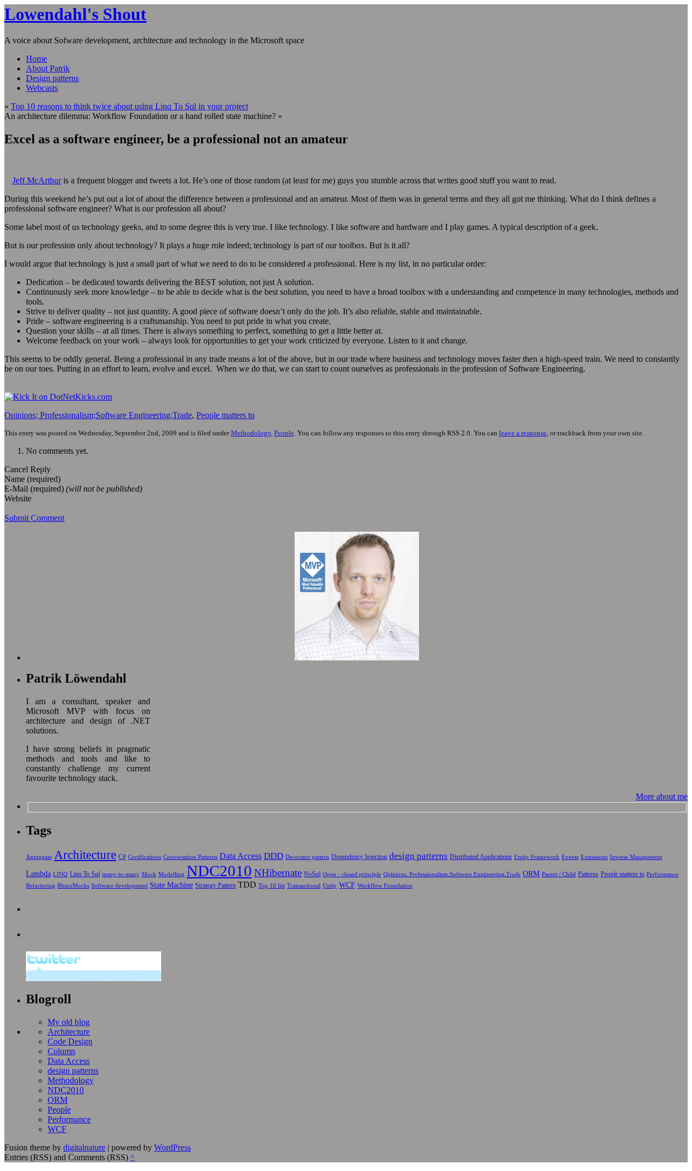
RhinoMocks (73, 886)
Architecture (85, 855)
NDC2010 (219, 870)
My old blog (69, 1022)
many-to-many (120, 874)
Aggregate (39, 857)
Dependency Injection (359, 857)
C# (122, 857)
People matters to (225, 415)
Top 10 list (271, 886)
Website (17, 498)
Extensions (594, 857)
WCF (347, 885)
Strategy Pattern (215, 885)
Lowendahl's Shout (75, 14)
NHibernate (278, 872)
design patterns (418, 855)
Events (570, 857)
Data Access (240, 856)
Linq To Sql (85, 874)
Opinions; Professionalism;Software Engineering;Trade (98, 415)
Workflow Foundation (384, 886)
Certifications (144, 857)
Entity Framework (537, 857)
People (284, 433)
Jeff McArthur (36, 180)
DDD (273, 855)
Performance (662, 874)
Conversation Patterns (190, 857)
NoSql (312, 874)
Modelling (171, 874)
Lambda (38, 873)
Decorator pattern (307, 857)
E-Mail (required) (34, 488)
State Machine (171, 885)
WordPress (172, 1147)
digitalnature (84, 1147)
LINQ (60, 874)
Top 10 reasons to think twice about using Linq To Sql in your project (129, 106)
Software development (119, 886)
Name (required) (32, 479)
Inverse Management (636, 857)
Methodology (251, 433)
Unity (330, 886)
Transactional (304, 886)
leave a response (523, 433)
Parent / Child (559, 874)
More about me (662, 796)
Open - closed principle (352, 874)
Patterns (588, 874)
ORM (531, 873)
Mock (149, 874)
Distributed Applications (481, 857)
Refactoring (40, 886)
